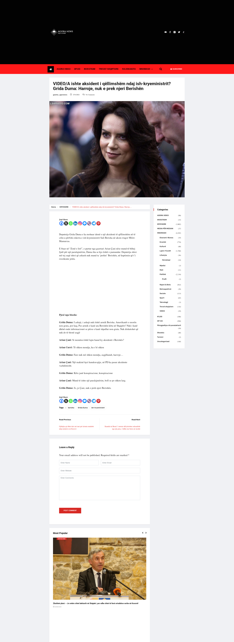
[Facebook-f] (170, 32)
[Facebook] (61, 223)
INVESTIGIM (89, 69)
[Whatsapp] (71, 223)
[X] (66, 223)
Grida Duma (83, 408)
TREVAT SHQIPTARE (109, 69)
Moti (161, 270)
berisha (71, 408)
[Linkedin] (75, 223)
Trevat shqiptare (166, 307)
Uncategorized (163, 341)
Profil (164, 279)
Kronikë (163, 242)
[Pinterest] (98, 223)
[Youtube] (166, 32)
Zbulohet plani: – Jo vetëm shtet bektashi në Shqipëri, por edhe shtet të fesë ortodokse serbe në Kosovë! (95, 603)
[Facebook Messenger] (85, 223)
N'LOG (159, 317)
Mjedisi (162, 266)
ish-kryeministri (98, 408)
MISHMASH (144, 69)
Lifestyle (163, 255)
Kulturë (163, 246)
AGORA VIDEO (63, 69)
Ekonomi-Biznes (166, 238)
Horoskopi (166, 260)
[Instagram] (80, 223)
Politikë (163, 274)
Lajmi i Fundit (165, 251)
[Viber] (89, 223)
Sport (162, 298)
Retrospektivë (165, 289)
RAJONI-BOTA (129, 69)
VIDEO (162, 311)
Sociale (163, 293)
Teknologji (164, 302)
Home (53, 207)
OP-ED (77, 69)
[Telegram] (94, 223)
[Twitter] (179, 32)
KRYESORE (64, 207)
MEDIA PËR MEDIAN (165, 229)
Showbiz (160, 333)
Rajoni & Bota (165, 285)
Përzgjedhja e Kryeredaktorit (169, 325)
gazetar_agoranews (60, 95)
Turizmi (160, 337)
